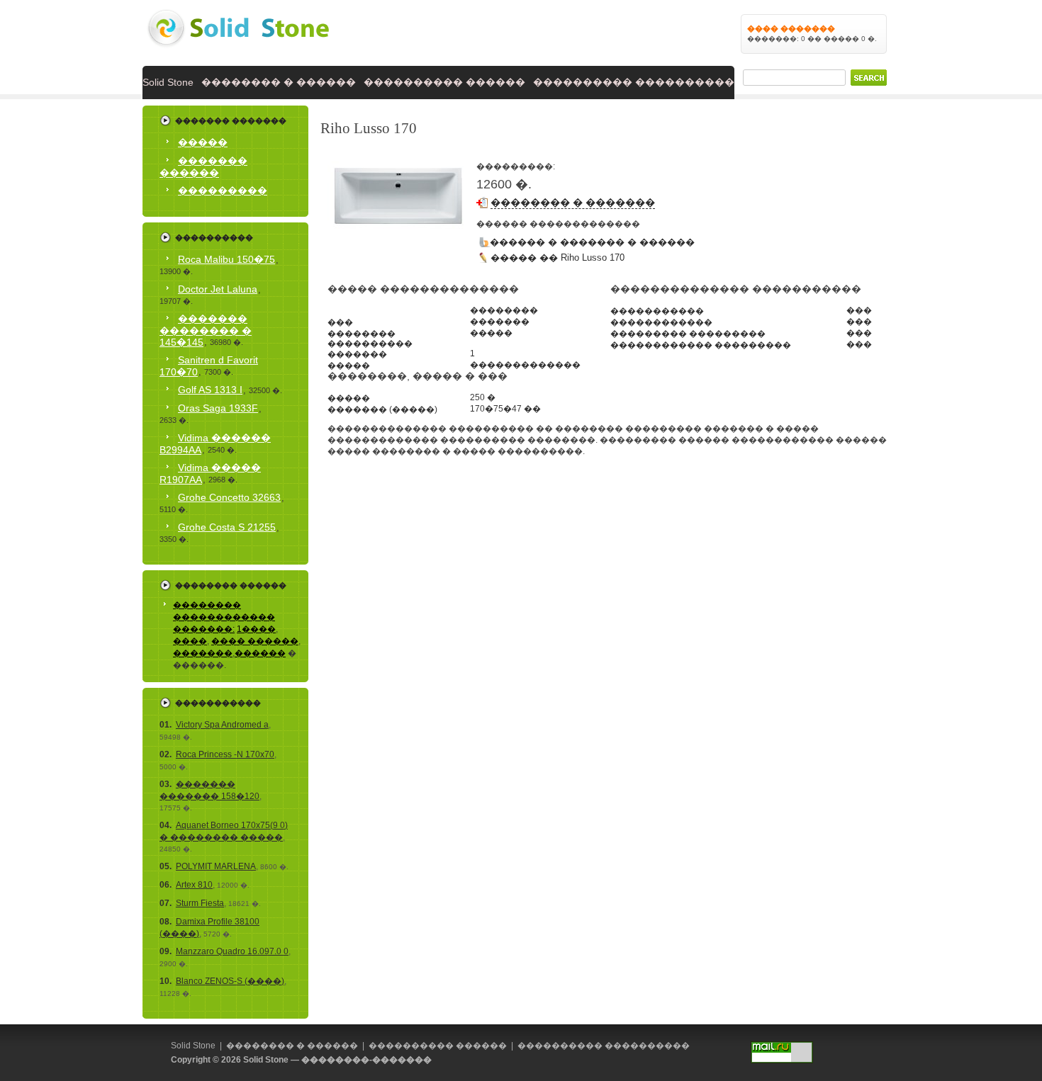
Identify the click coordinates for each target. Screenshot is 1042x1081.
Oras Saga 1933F (218, 408)
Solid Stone (168, 82)
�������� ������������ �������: (224, 617)
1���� (256, 629)
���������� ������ (444, 82)
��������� (222, 190)
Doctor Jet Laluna (217, 289)
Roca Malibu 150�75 (226, 259)
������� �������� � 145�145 (205, 330)
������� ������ (203, 167)
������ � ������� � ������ (592, 242)
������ (260, 653)
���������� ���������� (633, 82)
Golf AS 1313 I (210, 389)
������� (203, 653)
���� (190, 641)
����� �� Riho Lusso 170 (557, 257)
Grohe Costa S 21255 (227, 527)
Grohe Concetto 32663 (229, 497)
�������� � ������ (278, 82)
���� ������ (254, 641)
